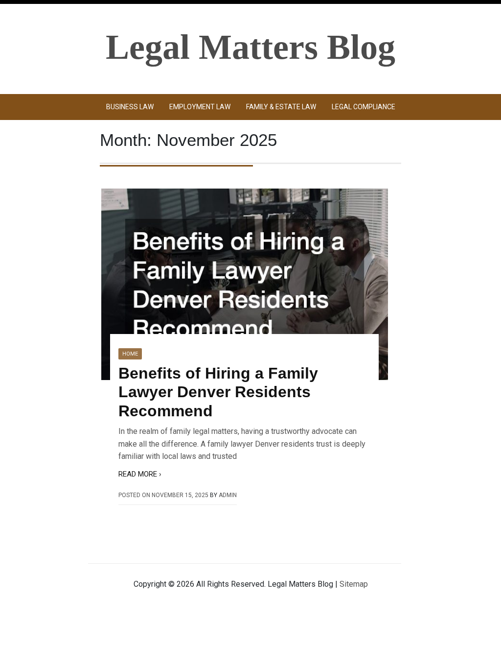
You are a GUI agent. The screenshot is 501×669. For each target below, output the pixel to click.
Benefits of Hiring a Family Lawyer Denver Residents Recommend (218, 392)
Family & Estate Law (281, 107)
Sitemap (354, 584)
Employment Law (199, 107)
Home (130, 354)
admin (228, 495)
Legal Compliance (363, 107)
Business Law (130, 107)
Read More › (139, 474)
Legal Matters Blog (250, 47)
